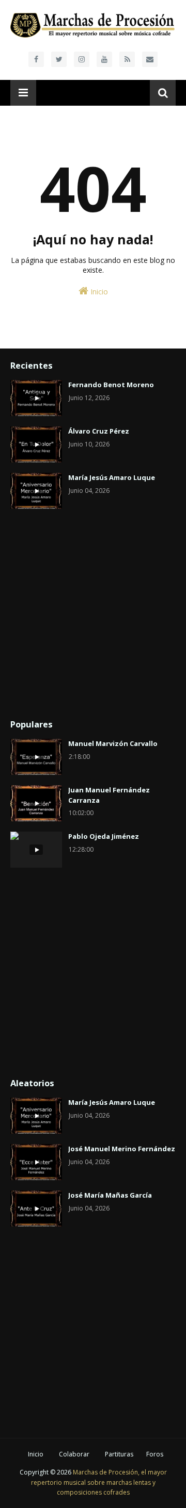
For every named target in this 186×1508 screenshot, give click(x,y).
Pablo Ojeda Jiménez (103, 836)
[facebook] (36, 59)
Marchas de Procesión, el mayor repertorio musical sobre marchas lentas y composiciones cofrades (99, 1482)
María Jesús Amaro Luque (111, 477)
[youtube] (104, 59)
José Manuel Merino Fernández (121, 1148)
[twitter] (59, 59)
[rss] (127, 59)
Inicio (98, 291)
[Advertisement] (93, 614)
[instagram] (81, 59)
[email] (150, 59)
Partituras (119, 1454)
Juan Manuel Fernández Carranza (109, 795)
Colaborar (74, 1454)
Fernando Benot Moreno (111, 384)
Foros (154, 1454)
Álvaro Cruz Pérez (98, 431)
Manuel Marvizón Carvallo (113, 743)
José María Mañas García (110, 1195)
